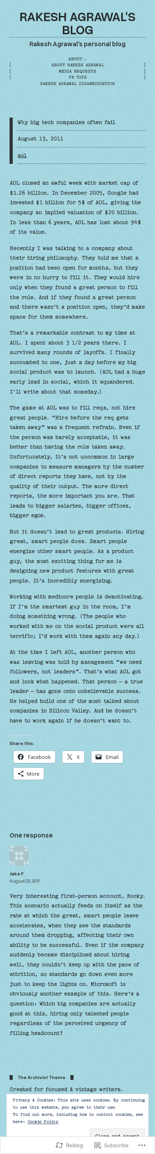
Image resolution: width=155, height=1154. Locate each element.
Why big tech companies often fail (66, 122)
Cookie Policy (42, 1122)
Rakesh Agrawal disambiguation (77, 84)
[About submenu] (84, 59)
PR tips (78, 77)
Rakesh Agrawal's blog (77, 22)
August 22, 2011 (25, 881)
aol (22, 155)
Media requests (77, 71)
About (75, 59)
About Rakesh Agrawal (77, 65)
